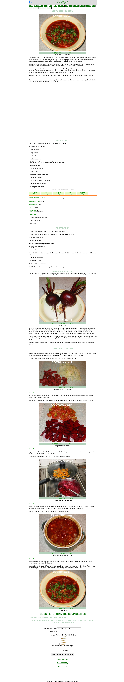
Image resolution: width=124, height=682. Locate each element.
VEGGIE (82, 6)
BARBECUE (42, 8)
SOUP (31, 6)
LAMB (50, 6)
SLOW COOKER (38, 6)
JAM (30, 8)
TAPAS (49, 8)
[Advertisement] (63, 96)
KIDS (93, 6)
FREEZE (35, 8)
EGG (70, 6)
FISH (66, 6)
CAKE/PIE (76, 6)
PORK (55, 6)
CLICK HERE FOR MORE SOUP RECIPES (63, 614)
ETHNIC (88, 6)
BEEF (45, 6)
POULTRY (61, 6)
